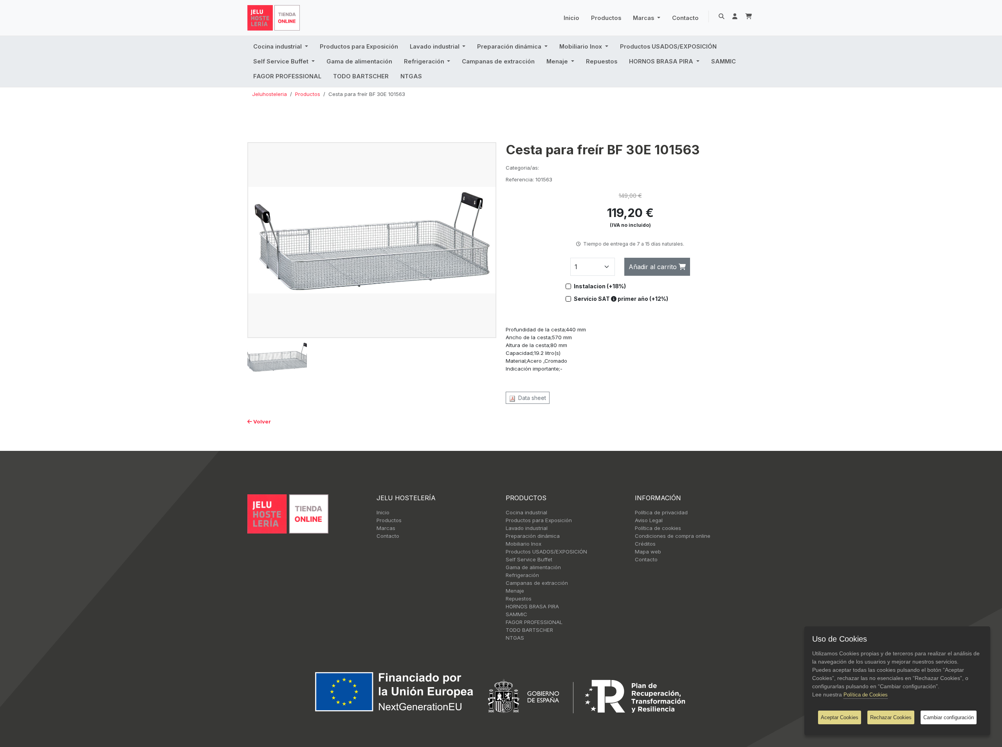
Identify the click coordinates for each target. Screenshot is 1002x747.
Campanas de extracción (498, 61)
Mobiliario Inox (523, 544)
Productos (606, 18)
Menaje (515, 591)
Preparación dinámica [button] (510, 46)
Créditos (645, 544)
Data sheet (530, 397)
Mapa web (648, 551)
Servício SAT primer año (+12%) (621, 298)
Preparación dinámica (533, 536)
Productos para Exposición (359, 46)
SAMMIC (723, 61)
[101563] (372, 240)
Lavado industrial (527, 528)
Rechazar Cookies (891, 717)
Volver (261, 421)
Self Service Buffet (529, 559)
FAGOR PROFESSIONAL (287, 76)
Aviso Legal (649, 520)
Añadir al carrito (654, 267)
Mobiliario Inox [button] (581, 46)
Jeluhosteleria (269, 94)
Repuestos (601, 61)
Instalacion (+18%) (600, 286)
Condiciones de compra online (672, 536)
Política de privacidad (661, 512)
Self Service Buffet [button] (281, 61)
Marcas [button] (644, 18)
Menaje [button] (557, 61)
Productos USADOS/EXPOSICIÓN (668, 46)
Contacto (685, 18)
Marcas (386, 528)
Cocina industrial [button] (278, 46)
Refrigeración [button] (425, 61)
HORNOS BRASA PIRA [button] (662, 61)
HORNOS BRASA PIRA (532, 606)
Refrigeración (522, 575)
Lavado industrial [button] (435, 46)
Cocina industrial (526, 512)
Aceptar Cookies (839, 717)
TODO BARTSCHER (361, 76)
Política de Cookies (865, 695)
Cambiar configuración (948, 717)
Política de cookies (658, 528)
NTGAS (411, 76)
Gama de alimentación (359, 61)
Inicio (571, 18)
